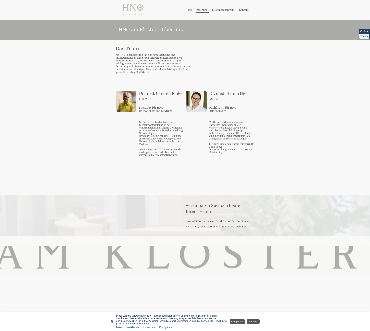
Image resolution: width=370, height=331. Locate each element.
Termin (364, 36)
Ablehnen (253, 321)
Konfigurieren (166, 327)
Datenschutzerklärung (127, 327)
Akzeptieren (237, 321)
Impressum (149, 327)
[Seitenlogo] (133, 9)
